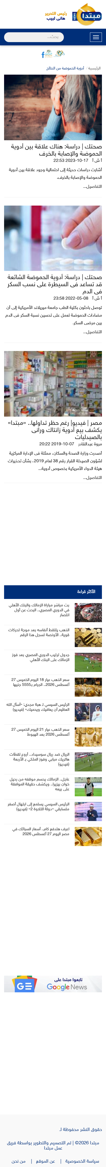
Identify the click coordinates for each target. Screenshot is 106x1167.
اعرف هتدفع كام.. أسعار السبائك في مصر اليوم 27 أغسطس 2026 (40, 832)
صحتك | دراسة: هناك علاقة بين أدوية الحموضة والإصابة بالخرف (56, 150)
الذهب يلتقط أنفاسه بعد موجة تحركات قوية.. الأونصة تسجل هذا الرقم (38, 632)
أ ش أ (97, 160)
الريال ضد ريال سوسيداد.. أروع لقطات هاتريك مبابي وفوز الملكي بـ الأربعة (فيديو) (39, 759)
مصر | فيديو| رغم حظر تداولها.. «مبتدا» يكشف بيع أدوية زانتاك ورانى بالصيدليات (55, 430)
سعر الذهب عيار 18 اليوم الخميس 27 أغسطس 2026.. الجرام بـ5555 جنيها (40, 682)
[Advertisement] (53, 914)
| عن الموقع (51, 1161)
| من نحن (24, 1161)
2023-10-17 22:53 (71, 160)
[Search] (6, 33)
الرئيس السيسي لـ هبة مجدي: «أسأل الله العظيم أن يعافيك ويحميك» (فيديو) (38, 707)
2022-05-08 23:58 (71, 298)
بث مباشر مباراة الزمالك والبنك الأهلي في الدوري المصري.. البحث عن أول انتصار (39, 610)
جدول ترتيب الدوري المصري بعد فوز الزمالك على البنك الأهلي (40, 657)
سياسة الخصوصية (84, 1161)
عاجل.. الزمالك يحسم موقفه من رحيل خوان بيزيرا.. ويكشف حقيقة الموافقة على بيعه (39, 784)
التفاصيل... (92, 186)
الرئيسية (94, 68)
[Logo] (53, 14)
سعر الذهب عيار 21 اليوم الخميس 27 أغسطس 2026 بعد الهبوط (40, 732)
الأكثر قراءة (86, 592)
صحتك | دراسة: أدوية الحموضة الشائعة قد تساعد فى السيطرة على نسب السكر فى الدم (54, 285)
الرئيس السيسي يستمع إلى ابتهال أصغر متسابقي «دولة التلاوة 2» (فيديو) (38, 807)
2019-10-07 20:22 (56, 444)
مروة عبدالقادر (90, 444)
